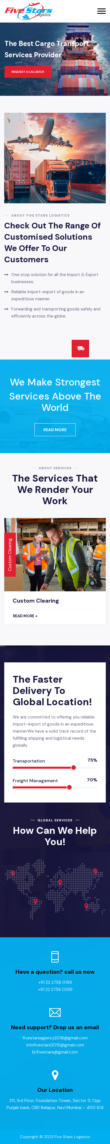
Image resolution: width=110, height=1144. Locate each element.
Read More (55, 429)
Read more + (25, 616)
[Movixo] (28, 11)
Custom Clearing (36, 600)
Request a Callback (28, 72)
